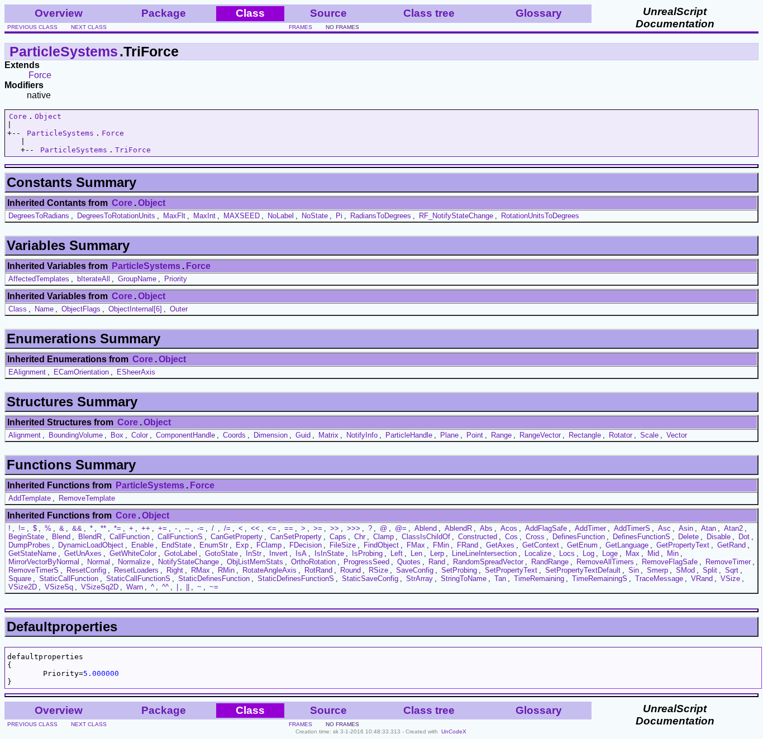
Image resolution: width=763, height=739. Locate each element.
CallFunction (129, 536)
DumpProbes (29, 545)
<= (272, 528)
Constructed (477, 536)
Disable (719, 536)
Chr (359, 536)
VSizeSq (59, 587)
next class (89, 27)
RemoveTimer (728, 562)
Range (501, 435)
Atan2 (733, 528)
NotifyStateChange (188, 562)
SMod (685, 570)
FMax (416, 545)
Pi (339, 216)
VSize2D (22, 587)
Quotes (409, 562)
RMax (200, 570)
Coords (234, 435)
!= (21, 528)
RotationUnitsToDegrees (540, 216)
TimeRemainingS (599, 578)
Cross (535, 536)
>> (334, 528)
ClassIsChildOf (426, 536)
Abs (486, 528)
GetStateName (32, 553)
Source (328, 13)
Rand (436, 562)
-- (187, 528)
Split (710, 570)
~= (213, 587)
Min (673, 553)
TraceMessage (659, 578)
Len (416, 553)
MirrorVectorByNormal (43, 562)
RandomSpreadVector (488, 562)
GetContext (540, 545)
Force (39, 75)
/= (227, 528)
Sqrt (731, 570)
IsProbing (367, 553)
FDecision (305, 545)
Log (588, 553)
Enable (142, 545)
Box (117, 435)
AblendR (458, 528)
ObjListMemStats (255, 562)
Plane (449, 435)
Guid (303, 435)
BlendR (90, 536)
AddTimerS (632, 528)
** (103, 528)
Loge (610, 553)
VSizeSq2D (99, 587)
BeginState (26, 536)
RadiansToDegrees (380, 216)
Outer (179, 309)
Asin (686, 528)
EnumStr (213, 545)
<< (255, 528)
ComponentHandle (185, 435)
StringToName (464, 578)
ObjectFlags (81, 309)
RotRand (318, 570)
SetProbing (459, 570)
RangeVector (540, 435)
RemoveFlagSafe (670, 562)
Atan (708, 528)
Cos (511, 536)
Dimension (271, 435)
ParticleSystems (63, 51)
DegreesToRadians (38, 216)
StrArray (419, 578)
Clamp (383, 536)
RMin (226, 570)
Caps (338, 536)
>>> (353, 528)
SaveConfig (414, 570)
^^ (165, 587)
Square (19, 578)
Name (44, 309)
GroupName (137, 279)
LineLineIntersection (484, 553)
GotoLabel (180, 553)
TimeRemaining (539, 578)
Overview (59, 13)
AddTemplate (29, 498)
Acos (508, 528)
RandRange (550, 562)
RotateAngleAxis (269, 570)
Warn (134, 587)
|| (187, 587)
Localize (537, 553)
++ (145, 528)
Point (474, 435)
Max (633, 553)
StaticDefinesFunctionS (295, 578)
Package (163, 13)
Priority (175, 279)
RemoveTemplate (87, 498)
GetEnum (582, 545)
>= (317, 528)
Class (17, 309)
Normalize (134, 562)
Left (396, 553)
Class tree (429, 13)
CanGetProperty (237, 536)
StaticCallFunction (68, 578)
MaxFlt (174, 216)
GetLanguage (626, 545)
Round (350, 570)
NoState (315, 216)
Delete (688, 536)
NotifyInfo (362, 435)
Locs (567, 553)
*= (117, 528)
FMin (441, 545)
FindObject (381, 545)
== (288, 528)
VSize (730, 578)
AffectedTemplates (38, 279)
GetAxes (500, 545)
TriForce (133, 150)
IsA (301, 553)
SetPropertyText (511, 570)
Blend (61, 536)
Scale (649, 435)
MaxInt (204, 216)
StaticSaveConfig (370, 578)
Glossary (539, 13)
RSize (378, 570)
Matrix (328, 435)
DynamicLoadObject (90, 545)
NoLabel (281, 216)
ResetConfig (86, 570)
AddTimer (590, 528)
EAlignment (27, 372)
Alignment (24, 435)
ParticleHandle (408, 435)
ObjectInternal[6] (135, 309)
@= (401, 528)
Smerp (657, 570)
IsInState (329, 553)
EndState (176, 545)
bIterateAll (93, 279)
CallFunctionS (180, 536)
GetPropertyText (682, 545)
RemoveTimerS (33, 570)
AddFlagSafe (546, 528)
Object (48, 116)
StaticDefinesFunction (214, 578)
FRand (467, 545)
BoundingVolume (76, 435)
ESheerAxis (136, 372)
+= (162, 528)
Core (18, 116)
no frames (342, 27)
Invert (278, 553)
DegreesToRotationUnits (116, 216)
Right (174, 570)
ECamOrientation (81, 372)
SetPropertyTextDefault (583, 570)
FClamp (269, 545)
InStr (253, 553)
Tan (500, 578)
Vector (676, 435)
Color (139, 435)
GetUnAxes (83, 553)
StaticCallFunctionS (138, 578)
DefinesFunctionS (641, 536)
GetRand (731, 545)
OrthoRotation (313, 562)
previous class (32, 27)
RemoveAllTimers (605, 562)
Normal (98, 562)
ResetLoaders (136, 570)
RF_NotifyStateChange (456, 216)
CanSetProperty (296, 536)
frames (300, 27)
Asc (664, 528)
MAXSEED (241, 216)
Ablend (425, 528)
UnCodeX (453, 731)
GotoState (221, 553)
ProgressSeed (366, 562)
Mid (653, 553)
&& (77, 528)
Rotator (620, 435)
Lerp (437, 553)
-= (200, 528)
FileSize (343, 545)
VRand (702, 578)
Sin (633, 570)
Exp (242, 545)
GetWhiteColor (132, 553)
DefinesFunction (578, 536)
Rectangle (585, 435)
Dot (744, 536)
